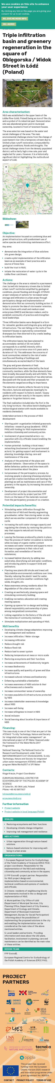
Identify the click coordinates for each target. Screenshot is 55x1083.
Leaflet (39, 213)
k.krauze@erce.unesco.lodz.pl (17, 794)
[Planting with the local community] (22, 227)
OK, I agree (9, 24)
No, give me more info (14, 18)
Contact (9, 1080)
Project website (12, 808)
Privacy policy (25, 1080)
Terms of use (43, 1080)
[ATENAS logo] (9, 227)
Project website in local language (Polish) (24, 812)
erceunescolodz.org (12, 798)
